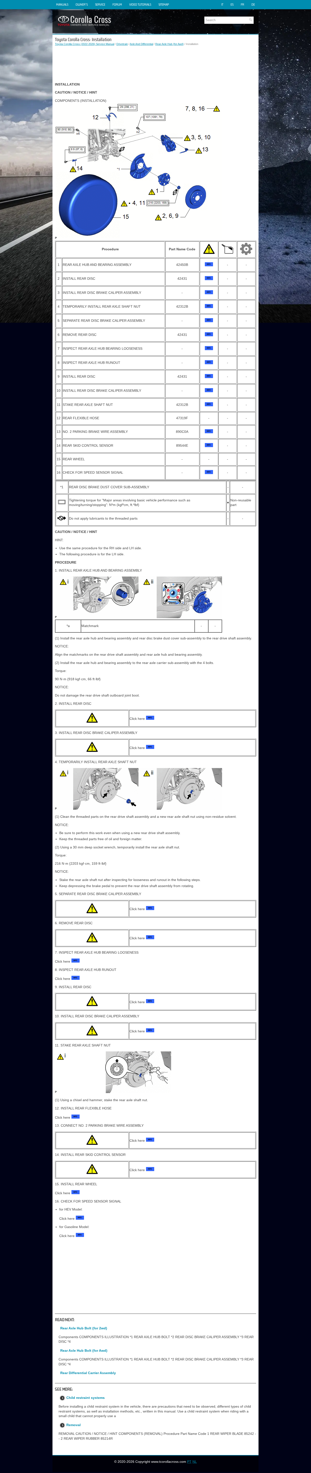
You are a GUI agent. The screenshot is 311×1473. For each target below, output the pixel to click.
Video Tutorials (140, 4)
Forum (117, 4)
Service (100, 4)
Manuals (62, 4)
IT (222, 4)
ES (232, 4)
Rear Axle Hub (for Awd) (169, 44)
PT (189, 1462)
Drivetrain (122, 44)
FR (242, 4)
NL (194, 1462)
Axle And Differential (141, 44)
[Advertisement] (155, 64)
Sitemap (163, 4)
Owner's (82, 4)
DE (253, 4)
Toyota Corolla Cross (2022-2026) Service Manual (84, 44)
